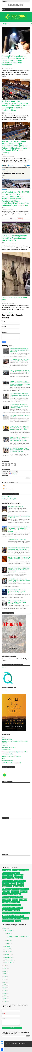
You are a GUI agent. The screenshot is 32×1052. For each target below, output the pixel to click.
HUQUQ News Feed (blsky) (9, 499)
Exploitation (16, 905)
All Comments (8, 489)
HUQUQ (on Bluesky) (12, 5)
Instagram (18, 5)
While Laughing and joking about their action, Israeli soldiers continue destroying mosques (19, 439)
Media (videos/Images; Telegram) (11, 756)
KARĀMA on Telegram (21, 5)
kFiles (3, 758)
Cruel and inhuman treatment (10, 894)
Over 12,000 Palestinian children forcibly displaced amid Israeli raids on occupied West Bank (20, 450)
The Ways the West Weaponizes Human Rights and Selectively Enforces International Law (17, 591)
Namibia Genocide (7, 921)
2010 (4, 993)
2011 (4, 990)
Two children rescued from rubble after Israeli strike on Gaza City (19, 360)
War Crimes (5, 870)
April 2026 (8, 954)
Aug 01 (9, 943)
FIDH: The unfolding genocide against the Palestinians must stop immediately (14, 238)
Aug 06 (9, 940)
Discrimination (17, 915)
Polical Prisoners (7, 878)
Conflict (19, 883)
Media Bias (18, 907)
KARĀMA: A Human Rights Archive (18, 1043)
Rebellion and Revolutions (9, 918)
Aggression (14, 902)
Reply (4, 67)
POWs (3, 883)
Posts (5, 486)
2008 (5, 999)
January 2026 (9, 963)
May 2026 (8, 951)
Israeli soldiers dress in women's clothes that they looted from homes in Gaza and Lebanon (19, 580)
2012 (4, 987)
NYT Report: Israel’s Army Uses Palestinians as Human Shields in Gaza (19, 395)
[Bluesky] (2, 1042)
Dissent (4, 881)
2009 (5, 996)
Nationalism (5, 910)
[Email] (2, 1046)
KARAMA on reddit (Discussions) (11, 763)
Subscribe (15, 5)
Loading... (4, 667)
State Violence (17, 886)
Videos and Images (7, 497)
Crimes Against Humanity (19, 870)
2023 (5, 971)
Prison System (6, 886)
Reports (25, 889)
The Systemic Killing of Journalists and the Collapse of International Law (19, 548)
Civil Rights (22, 899)
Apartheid (11, 883)
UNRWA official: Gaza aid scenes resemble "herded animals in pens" (20, 371)
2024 (5, 968)
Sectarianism (6, 899)
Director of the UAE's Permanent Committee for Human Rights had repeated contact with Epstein (19, 428)
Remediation (15, 910)
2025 (5, 965)
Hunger (11, 889)
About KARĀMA (6, 749)
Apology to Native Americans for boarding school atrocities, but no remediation (19, 350)
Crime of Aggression (8, 897)
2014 (4, 982)
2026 (5, 928)
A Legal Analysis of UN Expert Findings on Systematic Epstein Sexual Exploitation (19, 406)
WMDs (4, 889)
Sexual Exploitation (7, 913)
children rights (13, 873)
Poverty (18, 889)
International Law (7, 907)
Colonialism (17, 875)
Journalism (14, 891)
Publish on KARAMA (7, 754)
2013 (4, 985)
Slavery (14, 899)
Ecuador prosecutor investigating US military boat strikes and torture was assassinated (19, 569)
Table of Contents (7, 739)
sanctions (23, 891)
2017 (4, 979)
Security (17, 921)
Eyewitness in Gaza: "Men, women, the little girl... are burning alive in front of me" (19, 558)
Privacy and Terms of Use (9, 747)
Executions (5, 902)
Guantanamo (23, 918)
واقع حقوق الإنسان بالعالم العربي (17, 539)
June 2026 (8, 949)
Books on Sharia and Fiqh (15, 506)
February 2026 (9, 960)
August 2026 (9, 931)
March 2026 (8, 957)
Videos (9, 5)
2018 (4, 976)
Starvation (18, 878)
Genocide (12, 881)
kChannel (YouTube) (7, 760)
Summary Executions (22, 913)
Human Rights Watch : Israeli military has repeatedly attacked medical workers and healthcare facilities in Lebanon (18, 529)
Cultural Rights (6, 915)
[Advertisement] (14, 799)
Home (3, 737)
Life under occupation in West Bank (14, 298)
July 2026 (8, 946)
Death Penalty (6, 905)
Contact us (5, 745)
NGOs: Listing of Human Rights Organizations (15, 752)
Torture (4, 873)
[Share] (2, 1049)
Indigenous (5, 891)
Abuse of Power (6, 875)
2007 (5, 1001)
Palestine (21, 881)
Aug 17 (9, 933)
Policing (18, 897)
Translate (14, 473)
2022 (5, 974)
